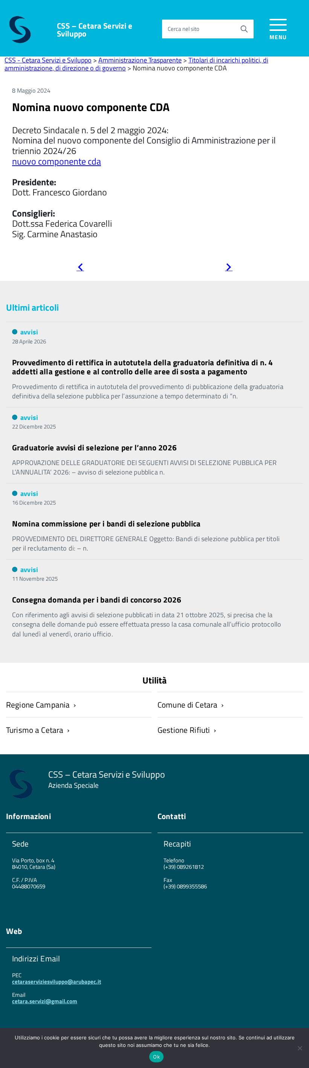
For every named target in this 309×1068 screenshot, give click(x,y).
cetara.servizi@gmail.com (44, 1001)
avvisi (29, 332)
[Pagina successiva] (229, 268)
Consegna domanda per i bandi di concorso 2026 (97, 600)
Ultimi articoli (32, 307)
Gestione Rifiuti (184, 730)
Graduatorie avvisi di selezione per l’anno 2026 (94, 447)
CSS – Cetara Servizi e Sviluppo (94, 30)
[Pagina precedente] (80, 268)
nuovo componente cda (56, 161)
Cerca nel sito (183, 29)
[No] (299, 1048)
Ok (156, 1057)
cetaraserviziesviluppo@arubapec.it (56, 981)
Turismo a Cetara (34, 730)
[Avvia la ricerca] (244, 29)
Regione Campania (38, 705)
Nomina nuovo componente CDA (91, 107)
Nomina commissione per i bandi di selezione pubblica (106, 523)
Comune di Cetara (187, 705)
